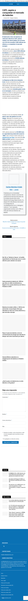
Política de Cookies (5, 587)
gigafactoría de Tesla (8, 137)
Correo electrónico (7, 420)
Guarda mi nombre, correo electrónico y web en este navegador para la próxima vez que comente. (14, 434)
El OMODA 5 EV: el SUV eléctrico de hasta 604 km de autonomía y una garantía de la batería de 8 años (17, 475)
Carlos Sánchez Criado (14, 187)
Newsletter (3, 578)
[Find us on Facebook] (1, 546)
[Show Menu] (1, 4)
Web (3, 426)
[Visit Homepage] (14, 4)
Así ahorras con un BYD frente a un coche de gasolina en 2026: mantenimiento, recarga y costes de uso (17, 486)
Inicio (2, 573)
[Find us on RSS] (8, 546)
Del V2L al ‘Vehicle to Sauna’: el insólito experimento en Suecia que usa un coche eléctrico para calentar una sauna (13, 259)
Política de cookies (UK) (6, 592)
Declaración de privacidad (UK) (7, 594)
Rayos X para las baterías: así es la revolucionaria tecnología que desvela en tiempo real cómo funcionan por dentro (13, 334)
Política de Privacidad (5, 583)
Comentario (5, 397)
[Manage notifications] (3, 598)
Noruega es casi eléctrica (10, 1)
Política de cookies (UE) (6, 590)
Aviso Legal (3, 580)
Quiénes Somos (4, 575)
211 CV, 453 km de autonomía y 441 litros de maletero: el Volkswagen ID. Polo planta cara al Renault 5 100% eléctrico (17, 507)
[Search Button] (26, 4)
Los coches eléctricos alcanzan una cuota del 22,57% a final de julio (17, 500)
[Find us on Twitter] (4, 546)
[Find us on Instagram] (6, 546)
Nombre (4, 414)
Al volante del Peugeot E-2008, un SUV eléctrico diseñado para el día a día (17, 480)
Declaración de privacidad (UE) (7, 585)
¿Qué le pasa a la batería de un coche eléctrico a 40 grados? (12, 382)
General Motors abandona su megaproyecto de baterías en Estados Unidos (13, 358)
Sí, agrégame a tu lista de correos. (11, 439)
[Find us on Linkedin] (13, 546)
